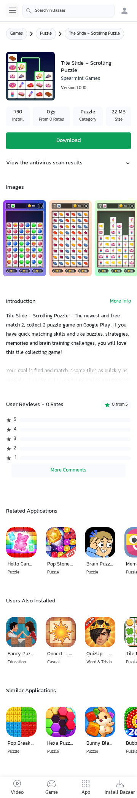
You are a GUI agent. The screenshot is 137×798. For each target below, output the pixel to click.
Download (68, 140)
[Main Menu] (12, 10)
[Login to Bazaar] (124, 11)
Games (16, 33)
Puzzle (46, 33)
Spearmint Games (80, 79)
